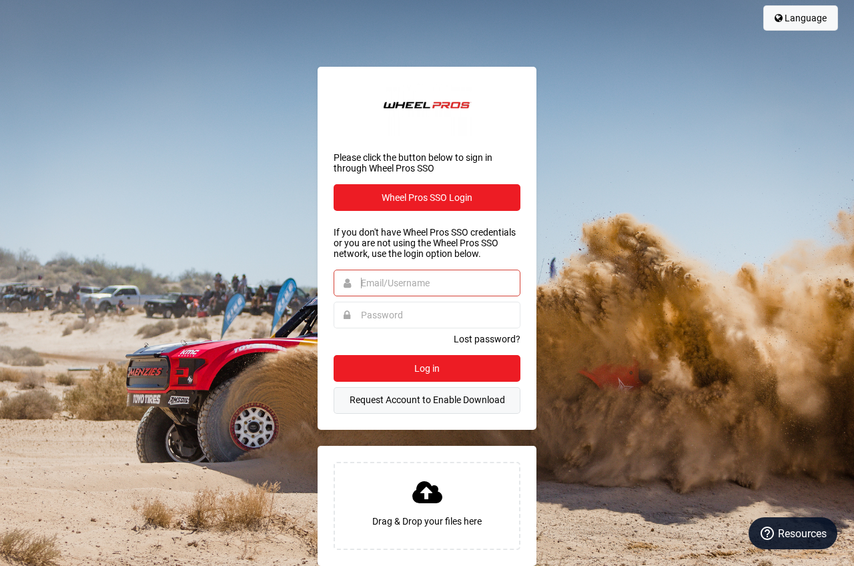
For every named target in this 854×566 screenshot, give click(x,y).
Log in (427, 368)
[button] (427, 506)
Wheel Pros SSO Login (427, 197)
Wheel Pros (427, 109)
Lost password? (487, 339)
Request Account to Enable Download (427, 399)
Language (805, 18)
